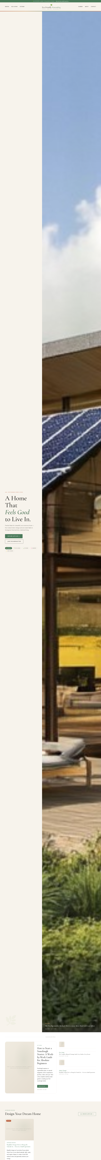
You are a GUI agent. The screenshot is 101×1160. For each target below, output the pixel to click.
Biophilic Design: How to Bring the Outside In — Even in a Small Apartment (18, 1146)
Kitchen (22, 6)
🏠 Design (8, 548)
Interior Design (62, 1070)
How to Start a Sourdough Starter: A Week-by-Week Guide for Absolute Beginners (45, 1056)
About (87, 6)
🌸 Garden (33, 548)
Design (7, 6)
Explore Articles (13, 536)
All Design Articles (86, 1114)
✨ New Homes (9, 551)
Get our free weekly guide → (62, 1)
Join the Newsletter (14, 541)
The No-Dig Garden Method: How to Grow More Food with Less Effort (70, 1026)
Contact (93, 6)
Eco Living (14, 6)
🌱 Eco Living (17, 548)
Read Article (42, 1086)
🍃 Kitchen (25, 548)
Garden (80, 6)
